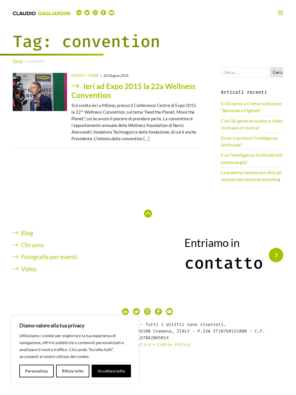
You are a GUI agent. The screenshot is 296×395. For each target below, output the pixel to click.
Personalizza (36, 370)
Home (18, 61)
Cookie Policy (173, 344)
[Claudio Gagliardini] (42, 13)
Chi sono (32, 244)
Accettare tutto (111, 370)
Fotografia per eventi (49, 256)
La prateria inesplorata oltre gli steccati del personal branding (251, 175)
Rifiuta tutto (73, 370)
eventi (78, 75)
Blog (27, 232)
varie (93, 75)
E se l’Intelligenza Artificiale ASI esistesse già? (252, 158)
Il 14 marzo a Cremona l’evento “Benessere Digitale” (251, 107)
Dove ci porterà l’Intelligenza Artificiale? (249, 141)
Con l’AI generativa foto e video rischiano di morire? (252, 124)
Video (29, 268)
